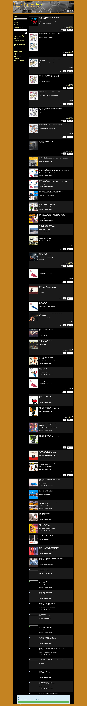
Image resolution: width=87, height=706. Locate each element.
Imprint (21, 704)
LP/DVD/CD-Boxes (18, 27)
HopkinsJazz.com (19, 60)
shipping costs (70, 27)
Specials (16, 24)
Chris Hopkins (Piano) (20, 35)
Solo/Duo (16, 38)
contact (16, 58)
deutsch (15, 16)
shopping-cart (21, 44)
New (15, 21)
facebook (19, 51)
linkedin (18, 56)
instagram (19, 54)
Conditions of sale (16, 704)
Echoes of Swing (19, 36)
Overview (16, 19)
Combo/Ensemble (19, 40)
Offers (16, 22)
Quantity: (61, 29)
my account (17, 48)
